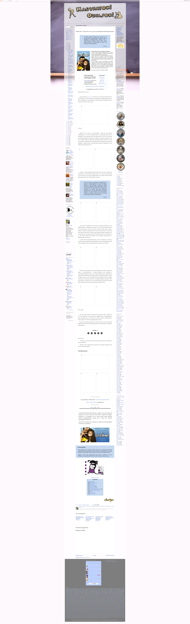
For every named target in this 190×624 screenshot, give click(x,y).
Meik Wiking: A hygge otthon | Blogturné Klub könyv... (70, 66)
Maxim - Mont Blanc (120, 263)
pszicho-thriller (77, 599)
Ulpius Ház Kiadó (119, 301)
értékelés (118, 442)
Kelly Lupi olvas (69, 265)
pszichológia (75, 604)
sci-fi (117, 370)
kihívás (118, 425)
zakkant (118, 73)
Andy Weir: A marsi (71, 174)
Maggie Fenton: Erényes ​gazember (69, 307)
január (69, 134)
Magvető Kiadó (115, 607)
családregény (119, 325)
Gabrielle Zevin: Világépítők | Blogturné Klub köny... (70, 85)
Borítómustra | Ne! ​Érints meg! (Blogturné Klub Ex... (70, 62)
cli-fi (68, 612)
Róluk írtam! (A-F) (72, 23)
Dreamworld (92, 484)
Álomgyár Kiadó (119, 310)
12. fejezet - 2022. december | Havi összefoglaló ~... (70, 56)
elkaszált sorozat (119, 418)
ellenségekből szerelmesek (78, 612)
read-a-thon (79, 610)
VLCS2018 (81, 606)
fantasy (118, 332)
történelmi (118, 382)
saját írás (83, 610)
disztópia (118, 592)
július (68, 126)
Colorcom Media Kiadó (120, 207)
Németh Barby (119, 80)
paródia (118, 364)
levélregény (118, 352)
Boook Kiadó (85, 605)
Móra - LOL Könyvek (120, 265)
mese (88, 593)
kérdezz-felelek (93, 594)
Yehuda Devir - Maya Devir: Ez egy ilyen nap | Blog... (70, 103)
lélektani (75, 594)
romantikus (118, 369)
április (69, 130)
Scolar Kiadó (118, 285)
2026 (68, 43)
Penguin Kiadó (119, 276)
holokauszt (118, 337)
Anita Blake (118, 317)
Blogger (116, 620)
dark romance (72, 612)
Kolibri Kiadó (118, 246)
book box (118, 416)
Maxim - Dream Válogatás (119, 261)
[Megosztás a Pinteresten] (98, 504)
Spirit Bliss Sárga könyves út (95, 490)
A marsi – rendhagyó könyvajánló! (71, 195)
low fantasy (68, 610)
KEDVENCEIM (94, 23)
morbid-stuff (118, 358)
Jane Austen (98, 605)
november (69, 121)
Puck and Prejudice (91, 567)
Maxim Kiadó (119, 264)
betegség (92, 606)
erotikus (118, 330)
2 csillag (118, 177)
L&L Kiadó (118, 250)
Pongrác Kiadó (106, 609)
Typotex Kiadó (119, 298)
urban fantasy (114, 591)
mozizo (118, 431)
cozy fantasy (96, 606)
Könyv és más (92, 492)
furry (91, 612)
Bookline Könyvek (121, 605)
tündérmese (118, 384)
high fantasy (94, 597)
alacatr (110, 620)
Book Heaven (69, 278)
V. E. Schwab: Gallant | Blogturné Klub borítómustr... (70, 59)
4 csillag (107, 590)
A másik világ (69, 296)
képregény (93, 506)
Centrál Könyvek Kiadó (98, 610)
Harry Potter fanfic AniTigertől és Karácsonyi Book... (70, 77)
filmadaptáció (119, 333)
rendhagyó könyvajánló (120, 439)
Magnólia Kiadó (118, 606)
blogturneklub (83, 506)
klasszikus (118, 349)
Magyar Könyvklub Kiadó (86, 611)
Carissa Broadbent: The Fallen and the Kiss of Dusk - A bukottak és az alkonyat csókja (69, 293)
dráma (111, 593)
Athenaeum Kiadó (119, 199)
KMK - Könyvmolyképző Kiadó (100, 506)
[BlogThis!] (95, 504)
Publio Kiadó (118, 280)
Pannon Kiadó (119, 272)
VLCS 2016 (118, 408)
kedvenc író (118, 424)
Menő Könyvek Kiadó (120, 597)
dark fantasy (118, 326)
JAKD (121, 610)
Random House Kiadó (120, 281)
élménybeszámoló (82, 592)
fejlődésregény (87, 612)
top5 (75, 607)
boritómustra (87, 591)
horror (117, 338)
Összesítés (120, 171)
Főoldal (67, 23)
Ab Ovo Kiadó (119, 190)
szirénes (118, 377)
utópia (84, 604)
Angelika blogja (69, 301)
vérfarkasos (118, 389)
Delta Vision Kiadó (119, 215)
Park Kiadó (118, 275)
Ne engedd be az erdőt (91, 571)
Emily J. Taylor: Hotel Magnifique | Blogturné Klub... (70, 81)
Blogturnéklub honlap (69, 216)
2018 (68, 139)
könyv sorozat (119, 428)
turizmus (122, 612)
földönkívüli (67, 604)
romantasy (107, 612)
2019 (68, 138)
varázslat (108, 591)
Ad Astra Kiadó (119, 191)
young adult (118, 390)
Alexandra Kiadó (80, 605)
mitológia (118, 357)
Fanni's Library (92, 493)
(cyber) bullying (119, 316)
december (69, 50)
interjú (117, 423)
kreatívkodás (80, 608)
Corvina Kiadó (119, 210)
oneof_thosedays (102, 83)
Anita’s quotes (68, 313)
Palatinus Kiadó (119, 271)
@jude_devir (102, 77)
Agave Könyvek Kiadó (75, 595)
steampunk (79, 604)
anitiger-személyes (119, 414)
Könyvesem (69, 306)
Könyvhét (118, 399)
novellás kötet (119, 432)
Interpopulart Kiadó (120, 231)
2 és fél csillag (119, 178)
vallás (76, 605)
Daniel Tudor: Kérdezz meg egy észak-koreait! (70, 298)
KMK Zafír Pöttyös (119, 240)
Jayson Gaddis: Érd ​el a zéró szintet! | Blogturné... (69, 107)
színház (87, 608)
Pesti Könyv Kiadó (104, 611)
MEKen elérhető (119, 406)
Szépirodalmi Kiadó (120, 292)
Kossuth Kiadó (119, 247)
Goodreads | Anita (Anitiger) (68, 37)
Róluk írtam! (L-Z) (87, 23)
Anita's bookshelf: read (93, 562)
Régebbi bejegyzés (110, 555)
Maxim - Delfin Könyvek (93, 604)
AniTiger (68, 224)
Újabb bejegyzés (79, 555)
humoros (87, 506)
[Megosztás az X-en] (96, 504)
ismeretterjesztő (116, 595)
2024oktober (118, 89)
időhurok (123, 609)
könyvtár (118, 429)
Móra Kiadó (118, 267)
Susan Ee (68, 318)
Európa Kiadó (100, 598)
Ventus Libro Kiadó (119, 303)
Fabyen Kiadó (119, 220)
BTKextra (67, 591)
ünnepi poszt (110, 595)
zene (116, 596)
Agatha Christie (91, 608)
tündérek (118, 383)
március (69, 131)
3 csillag (118, 179)
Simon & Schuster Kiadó (120, 288)
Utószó (91, 491)
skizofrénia (111, 612)
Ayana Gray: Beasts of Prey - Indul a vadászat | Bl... (70, 118)
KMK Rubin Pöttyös (100, 593)
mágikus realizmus (119, 359)
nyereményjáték (106, 598)
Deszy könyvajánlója (93, 487)
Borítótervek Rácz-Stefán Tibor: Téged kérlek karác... (70, 114)
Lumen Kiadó (80, 611)
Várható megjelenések (120, 411)
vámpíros (118, 388)
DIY (110, 610)
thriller (117, 381)
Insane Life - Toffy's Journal (69, 290)
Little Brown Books (119, 253)
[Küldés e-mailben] (94, 504)
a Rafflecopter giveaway (95, 477)
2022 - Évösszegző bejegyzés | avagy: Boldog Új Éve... (70, 52)
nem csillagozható (119, 185)
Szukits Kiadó (119, 291)
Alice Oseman (90, 580)
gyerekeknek (119, 336)
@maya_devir (102, 78)
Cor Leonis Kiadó (119, 209)
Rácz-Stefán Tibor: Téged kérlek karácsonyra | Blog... (70, 111)
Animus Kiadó (119, 198)
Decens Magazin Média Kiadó (104, 608)
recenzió (112, 506)
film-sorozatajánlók (113, 594)
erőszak (122, 606)
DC (108, 610)
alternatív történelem (120, 321)
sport (86, 598)
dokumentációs (119, 609)
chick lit (118, 324)
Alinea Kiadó (118, 197)
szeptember (70, 123)
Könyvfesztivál (102, 607)
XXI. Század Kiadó (119, 307)
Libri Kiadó (118, 252)
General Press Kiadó (86, 596)
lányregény (102, 612)
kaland (93, 591)
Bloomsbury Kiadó (119, 200)
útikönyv (75, 609)
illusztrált (90, 506)
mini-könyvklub (119, 430)
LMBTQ (118, 318)
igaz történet (118, 343)
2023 (68, 47)
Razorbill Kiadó (119, 283)
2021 (68, 135)
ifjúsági (121, 591)
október (69, 122)
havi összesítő (119, 422)
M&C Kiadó (110, 607)
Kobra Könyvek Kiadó (120, 244)
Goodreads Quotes (71, 320)
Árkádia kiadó (119, 311)
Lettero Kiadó (75, 611)
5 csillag (79, 506)
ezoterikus (118, 331)
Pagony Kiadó (100, 604)
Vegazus (118, 88)
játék (117, 345)
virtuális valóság (109, 606)
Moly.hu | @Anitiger (69, 30)
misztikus (118, 356)
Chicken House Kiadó (120, 204)
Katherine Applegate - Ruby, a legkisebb (70, 283)
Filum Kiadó (118, 221)
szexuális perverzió (120, 376)
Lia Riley (90, 568)
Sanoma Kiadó (119, 284)
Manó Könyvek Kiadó (120, 259)
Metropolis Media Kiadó (98, 611)
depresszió (100, 606)
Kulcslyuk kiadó (89, 609)
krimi (117, 350)
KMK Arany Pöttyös (120, 234)
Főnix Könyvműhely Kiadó (92, 605)
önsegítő (94, 598)
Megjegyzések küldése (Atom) (84, 557)
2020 (68, 137)
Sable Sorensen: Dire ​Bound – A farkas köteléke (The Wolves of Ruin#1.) (70, 267)
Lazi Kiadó (118, 251)
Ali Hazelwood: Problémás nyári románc (69, 303)
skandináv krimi (119, 371)
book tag (118, 417)
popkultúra (75, 610)
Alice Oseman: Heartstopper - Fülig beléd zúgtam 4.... (70, 88)
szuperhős (73, 605)
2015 (68, 143)
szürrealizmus (119, 378)
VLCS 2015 (118, 407)
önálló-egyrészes (108, 506)
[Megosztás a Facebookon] (97, 504)
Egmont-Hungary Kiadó (96, 607)
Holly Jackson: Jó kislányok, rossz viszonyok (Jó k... (70, 92)
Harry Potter (87, 604)
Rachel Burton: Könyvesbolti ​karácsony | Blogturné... (69, 70)
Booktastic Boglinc (93, 485)
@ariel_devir (102, 80)
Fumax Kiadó (119, 222)
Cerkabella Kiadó (119, 203)
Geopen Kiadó (113, 610)
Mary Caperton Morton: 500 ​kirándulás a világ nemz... (69, 99)
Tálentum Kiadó (119, 611)
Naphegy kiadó (68, 608)
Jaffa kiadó (111, 608)
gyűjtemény (118, 419)
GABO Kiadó (118, 225)
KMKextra (112, 598)
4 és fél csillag (119, 183)
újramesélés (79, 596)
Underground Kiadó (120, 302)
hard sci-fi (98, 612)
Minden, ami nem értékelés (102, 23)
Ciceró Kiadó (119, 206)
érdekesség (118, 441)
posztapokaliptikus (119, 365)
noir (104, 612)
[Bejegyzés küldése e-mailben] (93, 504)
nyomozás (74, 596)
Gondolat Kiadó (118, 610)
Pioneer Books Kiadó (100, 609)
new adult (118, 362)
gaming (72, 608)
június (69, 127)
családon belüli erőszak (112, 609)
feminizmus (110, 604)
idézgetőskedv (112, 592)
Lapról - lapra (69, 286)
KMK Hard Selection (120, 237)
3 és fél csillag (119, 180)
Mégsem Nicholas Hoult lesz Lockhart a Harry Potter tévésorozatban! (70, 261)
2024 (68, 46)
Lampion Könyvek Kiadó (117, 608)
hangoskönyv (94, 612)
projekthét (118, 437)
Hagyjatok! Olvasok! (93, 483)
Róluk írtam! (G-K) (80, 23)
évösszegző (102, 599)
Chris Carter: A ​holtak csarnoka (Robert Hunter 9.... (70, 96)
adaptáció (82, 597)
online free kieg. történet (120, 308)
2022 (67, 605)
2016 (68, 142)
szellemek (118, 375)
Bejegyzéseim (120, 172)
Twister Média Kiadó (120, 296)
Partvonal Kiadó (94, 609)
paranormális (119, 363)
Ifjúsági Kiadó (119, 230)
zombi (117, 391)
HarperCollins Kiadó (120, 229)
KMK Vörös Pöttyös (120, 238)
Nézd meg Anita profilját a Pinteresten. (112, 561)
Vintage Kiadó (119, 304)
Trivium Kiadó (119, 295)
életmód (72, 599)
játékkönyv (118, 346)
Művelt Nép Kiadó (119, 268)
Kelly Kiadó (118, 243)
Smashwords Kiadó (120, 290)
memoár (72, 610)
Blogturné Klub (91, 481)
